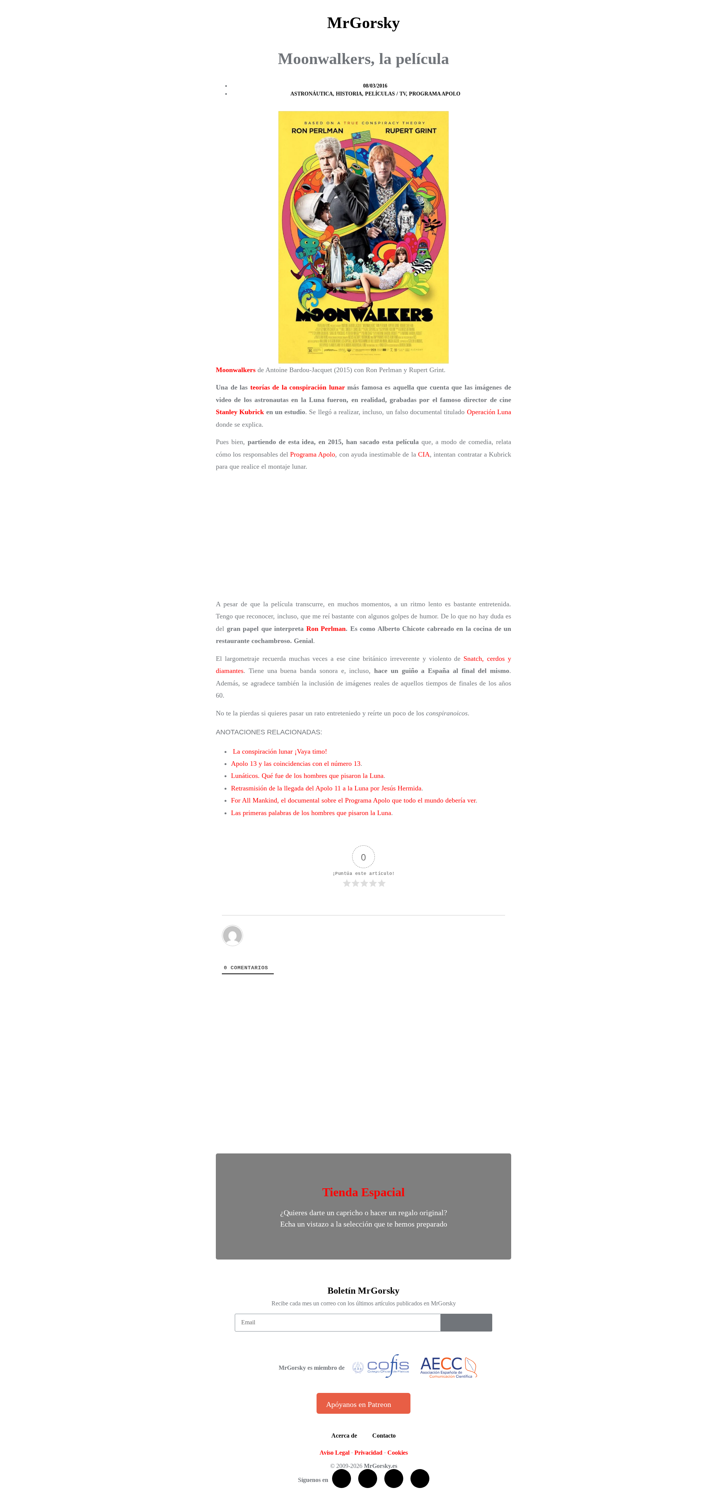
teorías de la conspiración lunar (297, 387)
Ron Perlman (326, 628)
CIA (424, 454)
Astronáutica (311, 94)
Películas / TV (385, 94)
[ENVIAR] (466, 1323)
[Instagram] (419, 1478)
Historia (349, 94)
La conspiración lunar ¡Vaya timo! (280, 751)
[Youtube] (393, 1478)
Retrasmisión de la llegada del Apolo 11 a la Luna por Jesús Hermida (326, 788)
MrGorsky (363, 22)
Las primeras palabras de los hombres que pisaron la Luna (311, 813)
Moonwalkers (236, 370)
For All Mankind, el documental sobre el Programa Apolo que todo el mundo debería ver (353, 800)
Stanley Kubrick (240, 412)
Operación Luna (489, 412)
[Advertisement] (363, 535)
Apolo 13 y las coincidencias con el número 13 (295, 763)
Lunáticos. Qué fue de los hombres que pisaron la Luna (307, 775)
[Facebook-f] (341, 1478)
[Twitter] (367, 1478)
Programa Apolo (434, 94)
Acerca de (344, 1435)
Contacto (384, 1435)
